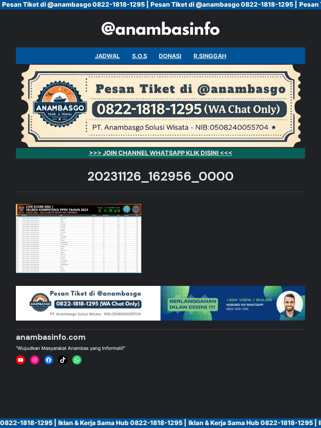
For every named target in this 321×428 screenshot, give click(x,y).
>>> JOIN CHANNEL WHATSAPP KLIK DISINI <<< (160, 152)
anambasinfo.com (51, 337)
